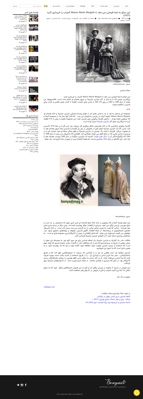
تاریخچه (34, 128)
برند (80, 18)
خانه (126, 6)
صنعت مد (91, 18)
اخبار (99, 18)
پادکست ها (56, 6)
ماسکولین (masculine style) (110, 18)
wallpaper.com (49, 287)
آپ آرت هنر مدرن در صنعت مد (27, 122)
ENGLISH (33, 130)
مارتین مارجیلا (103, 121)
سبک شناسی (57, 18)
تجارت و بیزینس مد (30, 148)
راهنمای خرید (70, 6)
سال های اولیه (101, 136)
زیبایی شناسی (66, 18)
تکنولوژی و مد (32, 144)
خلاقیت (85, 18)
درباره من (116, 6)
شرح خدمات (104, 6)
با (51, 18)
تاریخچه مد (75, 18)
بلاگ (92, 6)
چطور (48, 18)
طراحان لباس (32, 132)
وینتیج (122, 20)
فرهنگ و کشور (32, 146)
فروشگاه (82, 6)
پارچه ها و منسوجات (30, 126)
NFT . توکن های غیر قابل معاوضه (27, 142)
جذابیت (128, 20)
